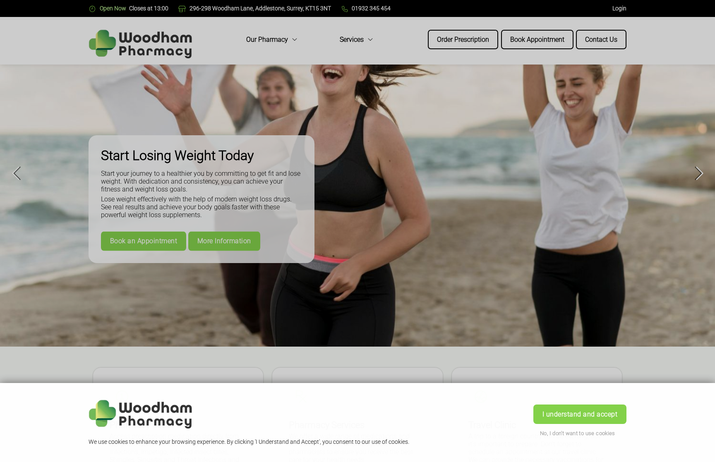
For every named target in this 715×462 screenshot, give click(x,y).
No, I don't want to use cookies (577, 433)
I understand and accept (579, 414)
